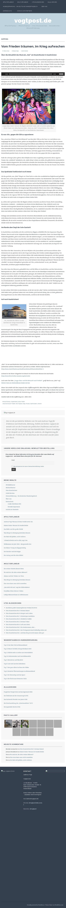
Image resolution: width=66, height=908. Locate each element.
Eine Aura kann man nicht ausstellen (15, 583)
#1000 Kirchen (52, 2)
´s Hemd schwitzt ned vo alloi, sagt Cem (15, 540)
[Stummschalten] (58, 74)
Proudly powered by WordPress (35, 905)
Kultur (19, 401)
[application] (33, 74)
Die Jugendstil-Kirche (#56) (12, 707)
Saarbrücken (33, 403)
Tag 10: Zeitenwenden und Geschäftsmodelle (17, 656)
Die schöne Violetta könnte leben (14, 568)
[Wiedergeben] (3, 74)
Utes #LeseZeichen (38, 2)
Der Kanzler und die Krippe (12, 551)
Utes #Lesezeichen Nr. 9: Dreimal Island (17, 610)
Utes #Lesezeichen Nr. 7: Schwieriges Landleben (20, 616)
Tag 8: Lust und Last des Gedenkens (14, 664)
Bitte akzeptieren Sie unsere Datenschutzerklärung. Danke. (28, 466)
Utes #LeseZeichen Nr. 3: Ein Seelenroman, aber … (21, 627)
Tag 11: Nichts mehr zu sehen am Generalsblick (18, 652)
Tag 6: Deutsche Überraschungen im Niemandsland (19, 671)
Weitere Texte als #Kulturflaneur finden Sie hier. (15, 383)
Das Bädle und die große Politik (13, 529)
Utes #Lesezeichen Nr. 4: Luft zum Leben (18, 624)
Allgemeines (14, 401)
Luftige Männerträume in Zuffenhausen (16, 594)
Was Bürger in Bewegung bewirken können (17, 533)
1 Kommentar (24, 51)
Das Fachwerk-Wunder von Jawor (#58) (15, 699)
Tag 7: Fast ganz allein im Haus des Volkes (16, 667)
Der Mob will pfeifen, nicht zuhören (15, 536)
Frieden (13, 403)
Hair (17, 403)
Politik (23, 401)
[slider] (61, 73)
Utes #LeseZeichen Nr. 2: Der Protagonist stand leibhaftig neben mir (26, 630)
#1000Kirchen (10, 687)
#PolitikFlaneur (8, 2)
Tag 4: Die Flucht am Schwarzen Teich (15, 678)
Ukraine (39, 403)
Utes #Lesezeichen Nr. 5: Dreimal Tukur (17, 621)
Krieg (24, 403)
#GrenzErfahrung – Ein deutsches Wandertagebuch (20, 6)
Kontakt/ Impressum (14, 507)
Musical (28, 403)
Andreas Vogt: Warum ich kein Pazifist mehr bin (18, 521)
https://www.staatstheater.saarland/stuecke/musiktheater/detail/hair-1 (22, 369)
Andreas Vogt (15, 51)
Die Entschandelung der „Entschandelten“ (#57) (18, 703)
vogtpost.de (33, 20)
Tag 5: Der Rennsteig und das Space (14, 675)
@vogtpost (33, 809)
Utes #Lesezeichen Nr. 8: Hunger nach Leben (19, 613)
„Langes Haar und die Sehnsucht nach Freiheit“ (28, 380)
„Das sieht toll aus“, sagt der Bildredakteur (17, 587)
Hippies (20, 403)
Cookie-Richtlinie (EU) (14, 504)
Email (13, 460)
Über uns (44, 6)
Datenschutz (7, 11)
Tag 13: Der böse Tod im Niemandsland (15, 645)
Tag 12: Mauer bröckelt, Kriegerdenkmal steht (17, 649)
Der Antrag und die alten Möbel (13, 555)
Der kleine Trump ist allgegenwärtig (15, 548)
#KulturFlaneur (22, 2)
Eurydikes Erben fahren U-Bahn (13, 591)
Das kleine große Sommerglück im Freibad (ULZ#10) (21, 608)
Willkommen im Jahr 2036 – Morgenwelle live (17, 544)
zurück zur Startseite (24, 11)
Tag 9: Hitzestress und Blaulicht (13, 660)
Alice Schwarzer (6, 403)
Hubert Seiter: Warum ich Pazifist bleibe (16, 525)
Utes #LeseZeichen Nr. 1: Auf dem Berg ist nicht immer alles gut (25, 633)
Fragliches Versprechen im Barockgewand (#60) (18, 692)
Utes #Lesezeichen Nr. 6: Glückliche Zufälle (19, 619)
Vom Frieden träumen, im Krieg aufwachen (33, 46)
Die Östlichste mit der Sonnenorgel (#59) (16, 695)
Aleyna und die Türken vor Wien (14, 576)
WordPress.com (59, 905)
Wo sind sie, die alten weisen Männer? (15, 572)
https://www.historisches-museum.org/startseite (15, 376)
